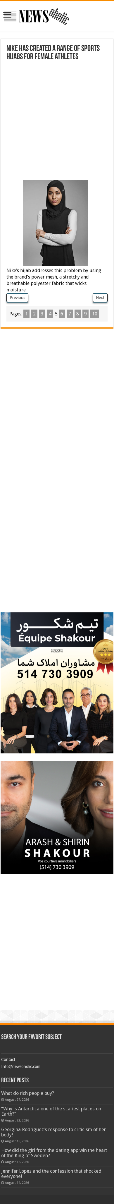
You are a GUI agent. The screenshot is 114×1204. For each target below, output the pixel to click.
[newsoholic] (36, 15)
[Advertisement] (57, 121)
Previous (17, 297)
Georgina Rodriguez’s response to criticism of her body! (53, 1132)
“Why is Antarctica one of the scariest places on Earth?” (51, 1111)
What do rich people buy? (27, 1093)
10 (94, 314)
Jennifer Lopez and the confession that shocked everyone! (51, 1173)
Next (100, 297)
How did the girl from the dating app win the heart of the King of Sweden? (54, 1153)
